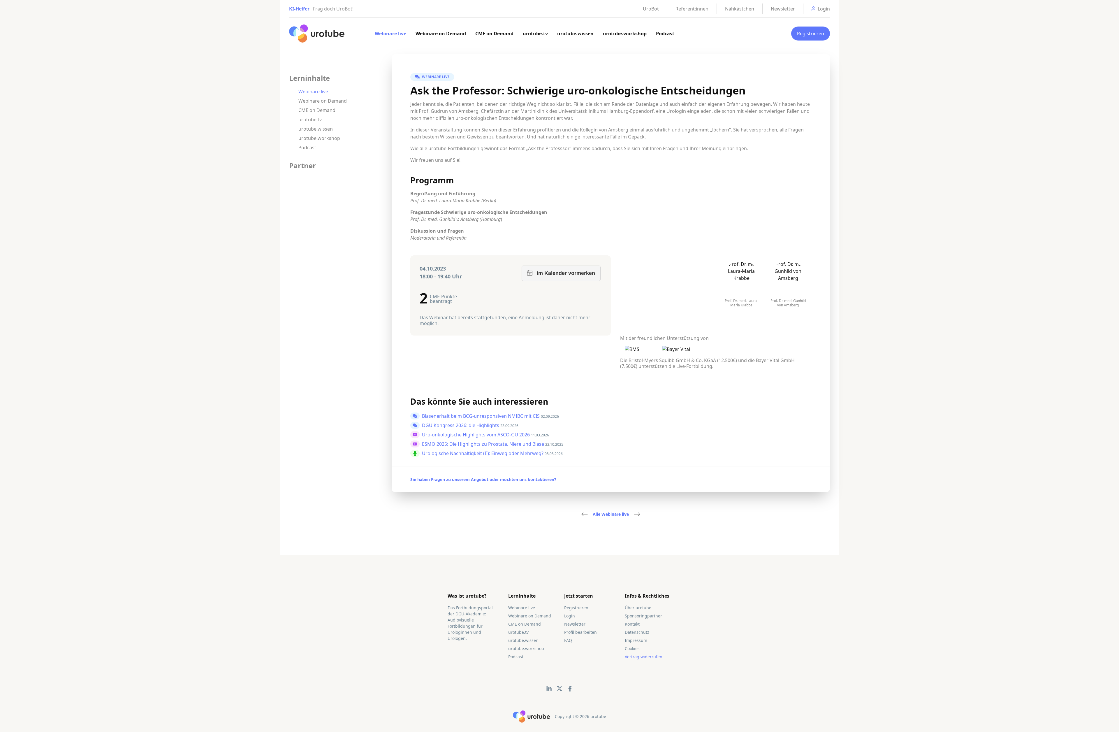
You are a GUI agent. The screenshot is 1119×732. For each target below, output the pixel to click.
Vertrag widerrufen (643, 656)
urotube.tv (535, 33)
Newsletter (783, 9)
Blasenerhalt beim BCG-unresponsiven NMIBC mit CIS (481, 416)
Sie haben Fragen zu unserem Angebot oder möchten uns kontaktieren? (483, 479)
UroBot (651, 9)
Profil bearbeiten (580, 632)
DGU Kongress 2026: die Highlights (461, 425)
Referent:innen (691, 9)
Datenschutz (637, 632)
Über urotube (638, 607)
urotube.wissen (575, 33)
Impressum (636, 640)
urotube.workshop (625, 33)
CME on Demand (494, 33)
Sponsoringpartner (643, 616)
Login (569, 616)
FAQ (568, 640)
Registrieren (810, 33)
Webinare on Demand (441, 33)
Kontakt (632, 624)
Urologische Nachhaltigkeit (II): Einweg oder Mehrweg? (483, 453)
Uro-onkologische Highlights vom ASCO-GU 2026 (476, 434)
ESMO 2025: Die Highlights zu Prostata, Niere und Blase (483, 444)
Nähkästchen (739, 9)
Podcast (665, 33)
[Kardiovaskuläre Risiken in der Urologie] (637, 514)
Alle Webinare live (611, 514)
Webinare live (390, 33)
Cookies (632, 648)
